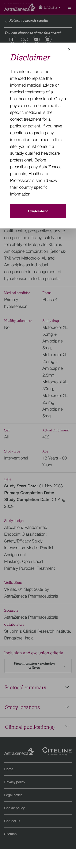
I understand (38, 211)
